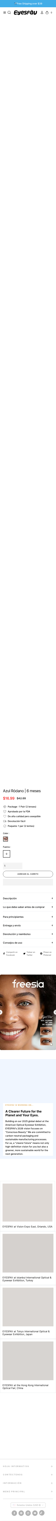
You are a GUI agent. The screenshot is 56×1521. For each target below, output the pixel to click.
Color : (6, 833)
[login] (40, 12)
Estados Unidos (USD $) (29, 1505)
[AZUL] (5, 839)
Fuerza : (7, 847)
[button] (28, 882)
